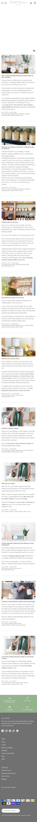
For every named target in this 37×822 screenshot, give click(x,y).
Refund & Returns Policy (9, 773)
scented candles (11, 264)
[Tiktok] (14, 731)
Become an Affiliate (7, 747)
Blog (3, 756)
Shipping (4, 779)
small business (21, 113)
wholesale (27, 113)
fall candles (6, 395)
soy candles (25, 325)
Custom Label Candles (8, 753)
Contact (4, 744)
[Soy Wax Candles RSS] (34, 50)
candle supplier (14, 113)
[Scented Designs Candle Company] (18, 3)
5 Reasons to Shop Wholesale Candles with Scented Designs (18, 601)
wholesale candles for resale (16, 115)
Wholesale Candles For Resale (10, 428)
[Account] (30, 3)
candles (6, 264)
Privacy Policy (6, 776)
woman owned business (20, 625)
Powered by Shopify (26, 815)
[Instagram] (6, 731)
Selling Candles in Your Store (10, 222)
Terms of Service (6, 770)
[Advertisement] (18, 25)
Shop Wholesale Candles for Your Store (13, 297)
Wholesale (4, 750)
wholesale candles (6, 115)
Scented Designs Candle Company (13, 815)
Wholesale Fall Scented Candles (10, 358)
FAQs (3, 759)
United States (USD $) (9, 810)
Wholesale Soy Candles (8, 483)
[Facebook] (3, 731)
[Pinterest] (10, 731)
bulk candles (7, 113)
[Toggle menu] (2, 3)
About (3, 742)
